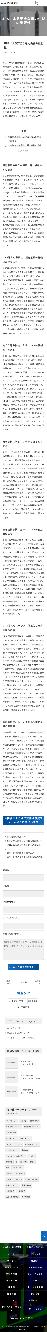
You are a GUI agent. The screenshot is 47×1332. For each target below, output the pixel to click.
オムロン (23, 1121)
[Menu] (43, 3)
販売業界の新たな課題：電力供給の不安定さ (24, 138)
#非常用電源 (23, 1007)
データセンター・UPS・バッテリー (21, 1037)
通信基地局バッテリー (31, 1127)
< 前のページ (8, 982)
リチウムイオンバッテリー (15, 1156)
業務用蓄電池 (26, 1185)
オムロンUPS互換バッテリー (19, 1033)
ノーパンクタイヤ (12, 1150)
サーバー (31, 1156)
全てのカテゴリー (14, 1028)
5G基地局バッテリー (13, 1127)
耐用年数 (23, 1162)
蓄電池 (32, 1162)
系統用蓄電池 (11, 1133)
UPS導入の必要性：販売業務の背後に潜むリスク (24, 147)
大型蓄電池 (21, 1191)
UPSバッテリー (18, 1168)
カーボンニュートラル (14, 1144)
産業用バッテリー (12, 1185)
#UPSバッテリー (17, 1001)
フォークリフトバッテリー (15, 1173)
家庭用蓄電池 (34, 1121)
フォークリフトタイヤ (14, 1179)
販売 (7, 1168)
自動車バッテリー (31, 1179)
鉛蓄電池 (25, 1150)
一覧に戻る (23, 982)
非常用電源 (26, 1197)
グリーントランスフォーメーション (18, 1138)
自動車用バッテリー (32, 1144)
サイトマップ (35, 1308)
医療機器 (9, 1162)
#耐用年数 (33, 1001)
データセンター (11, 1121)
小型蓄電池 (10, 1191)
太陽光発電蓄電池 (12, 1197)
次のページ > (38, 982)
